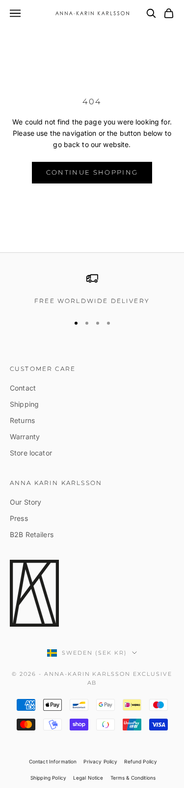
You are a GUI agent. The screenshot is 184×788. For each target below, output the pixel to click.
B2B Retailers (31, 534)
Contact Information (53, 761)
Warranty (25, 436)
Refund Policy (140, 761)
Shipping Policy (48, 778)
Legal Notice (88, 778)
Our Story (25, 502)
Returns (22, 420)
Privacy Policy (100, 761)
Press (19, 518)
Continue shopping (92, 172)
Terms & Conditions (133, 778)
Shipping (24, 404)
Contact (23, 388)
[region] (92, 289)
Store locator (31, 453)
